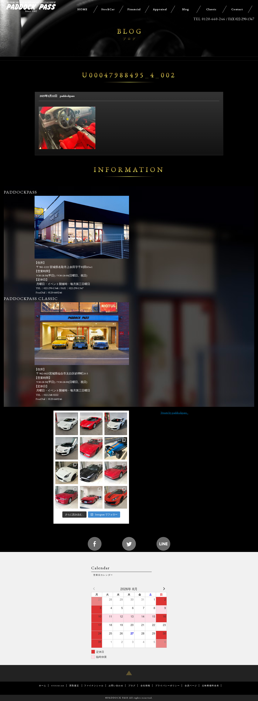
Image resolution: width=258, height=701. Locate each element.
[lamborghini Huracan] (115, 423)
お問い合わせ (116, 685)
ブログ (132, 685)
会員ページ (191, 685)
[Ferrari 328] (115, 472)
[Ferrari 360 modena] (66, 423)
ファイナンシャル (94, 685)
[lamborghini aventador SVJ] (66, 448)
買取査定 (74, 685)
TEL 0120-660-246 (209, 19)
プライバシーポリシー (167, 685)
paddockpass (67, 96)
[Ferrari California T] (66, 472)
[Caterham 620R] (115, 448)
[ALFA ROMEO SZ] (66, 497)
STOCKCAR (57, 685)
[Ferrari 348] (91, 497)
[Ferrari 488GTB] (91, 423)
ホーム (42, 685)
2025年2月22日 (48, 96)
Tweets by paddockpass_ (174, 412)
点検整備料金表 (210, 685)
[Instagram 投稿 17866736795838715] (91, 472)
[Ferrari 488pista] (115, 497)
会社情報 (145, 685)
